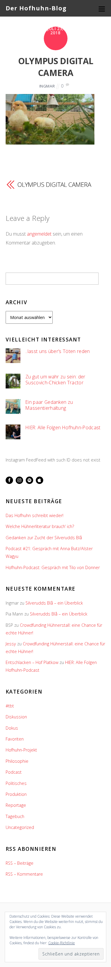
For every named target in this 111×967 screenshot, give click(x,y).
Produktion (16, 794)
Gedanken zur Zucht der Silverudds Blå (44, 537)
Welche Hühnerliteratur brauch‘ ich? (40, 526)
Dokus (12, 728)
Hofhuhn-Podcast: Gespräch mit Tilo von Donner (53, 567)
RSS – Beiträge (19, 863)
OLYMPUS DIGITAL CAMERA (55, 66)
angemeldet (39, 234)
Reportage (16, 805)
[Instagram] (19, 480)
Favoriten (15, 739)
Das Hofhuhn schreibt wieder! (34, 515)
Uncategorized (20, 827)
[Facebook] (9, 480)
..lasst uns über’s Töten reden (57, 351)
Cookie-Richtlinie (61, 942)
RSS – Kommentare (24, 874)
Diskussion (16, 717)
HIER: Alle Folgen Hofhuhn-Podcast (62, 428)
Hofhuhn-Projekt (21, 750)
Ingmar (47, 86)
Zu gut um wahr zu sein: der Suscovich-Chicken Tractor (55, 380)
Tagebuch (15, 816)
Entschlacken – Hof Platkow (32, 662)
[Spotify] (29, 480)
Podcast (14, 772)
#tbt (10, 706)
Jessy (11, 644)
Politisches (16, 783)
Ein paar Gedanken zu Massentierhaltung (49, 405)
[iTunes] (39, 480)
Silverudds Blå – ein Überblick (54, 603)
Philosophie (17, 761)
